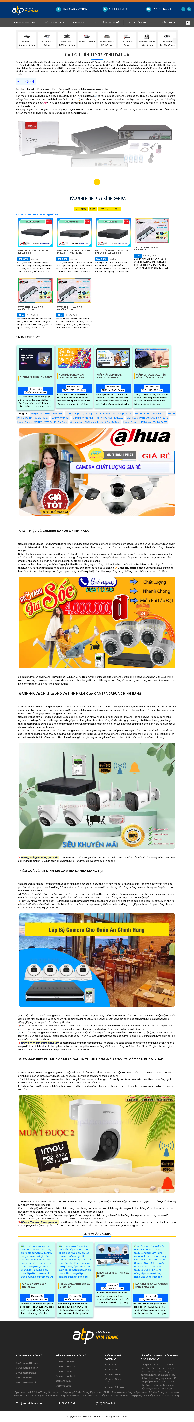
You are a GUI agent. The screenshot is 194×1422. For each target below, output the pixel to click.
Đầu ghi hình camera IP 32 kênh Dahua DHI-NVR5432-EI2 (73, 251)
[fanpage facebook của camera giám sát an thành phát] (183, 9)
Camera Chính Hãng (27, 22)
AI (76, 209)
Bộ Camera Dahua (26, 1372)
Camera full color (115, 1387)
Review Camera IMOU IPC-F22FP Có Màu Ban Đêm (42, 422)
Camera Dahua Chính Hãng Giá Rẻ (37, 214)
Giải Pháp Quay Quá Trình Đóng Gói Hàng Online (151, 376)
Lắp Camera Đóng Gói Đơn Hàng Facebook (151, 1286)
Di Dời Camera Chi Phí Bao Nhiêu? (113, 1275)
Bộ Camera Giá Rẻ (55, 22)
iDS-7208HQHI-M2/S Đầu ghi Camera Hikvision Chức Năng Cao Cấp (99, 413)
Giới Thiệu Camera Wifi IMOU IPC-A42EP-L (147, 417)
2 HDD (92, 209)
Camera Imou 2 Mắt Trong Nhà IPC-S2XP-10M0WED (98, 417)
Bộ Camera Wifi (24, 1377)
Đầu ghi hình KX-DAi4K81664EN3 (46, 413)
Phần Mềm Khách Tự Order (35, 377)
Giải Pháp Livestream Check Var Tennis (109, 376)
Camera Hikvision (65, 1361)
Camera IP (111, 1369)
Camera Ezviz (63, 1385)
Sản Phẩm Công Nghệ (107, 22)
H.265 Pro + (104, 209)
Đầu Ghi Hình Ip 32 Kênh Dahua (97, 55)
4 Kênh (116, 209)
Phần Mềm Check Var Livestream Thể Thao (71, 376)
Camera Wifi (79, 22)
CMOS (83, 209)
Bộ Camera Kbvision (27, 1368)
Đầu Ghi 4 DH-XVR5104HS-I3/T (150, 413)
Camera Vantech (65, 1376)
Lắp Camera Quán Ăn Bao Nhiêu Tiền (74, 1286)
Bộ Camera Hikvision (27, 1363)
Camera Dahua (64, 1371)
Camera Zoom (113, 1374)
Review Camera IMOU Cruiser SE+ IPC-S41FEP (145, 422)
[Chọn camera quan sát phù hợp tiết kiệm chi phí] (175, 41)
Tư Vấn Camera (166, 22)
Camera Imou (63, 1381)
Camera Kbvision (65, 1366)
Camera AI (111, 1364)
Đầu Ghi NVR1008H (60, 417)
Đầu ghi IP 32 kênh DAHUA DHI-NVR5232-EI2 (33, 251)
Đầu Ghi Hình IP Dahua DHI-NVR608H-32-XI (148, 248)
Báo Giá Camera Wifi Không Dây (34, 1286)
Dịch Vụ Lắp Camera (139, 22)
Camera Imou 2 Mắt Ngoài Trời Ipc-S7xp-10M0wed (95, 422)
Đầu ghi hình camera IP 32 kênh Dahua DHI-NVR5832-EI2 (112, 251)
